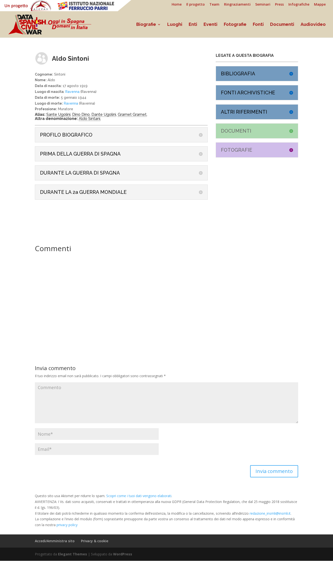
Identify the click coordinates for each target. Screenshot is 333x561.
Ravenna (72, 92)
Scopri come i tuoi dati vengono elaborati (138, 495)
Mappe (320, 5)
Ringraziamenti (237, 5)
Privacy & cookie (94, 541)
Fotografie (235, 25)
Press (279, 5)
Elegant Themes (72, 554)
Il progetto (195, 5)
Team (214, 5)
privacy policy (67, 524)
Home (177, 5)
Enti (193, 25)
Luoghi (174, 25)
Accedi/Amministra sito (55, 541)
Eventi (210, 25)
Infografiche (298, 5)
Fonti (258, 25)
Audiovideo (313, 25)
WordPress (122, 554)
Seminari (262, 5)
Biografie (146, 25)
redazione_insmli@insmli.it (270, 513)
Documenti (282, 25)
